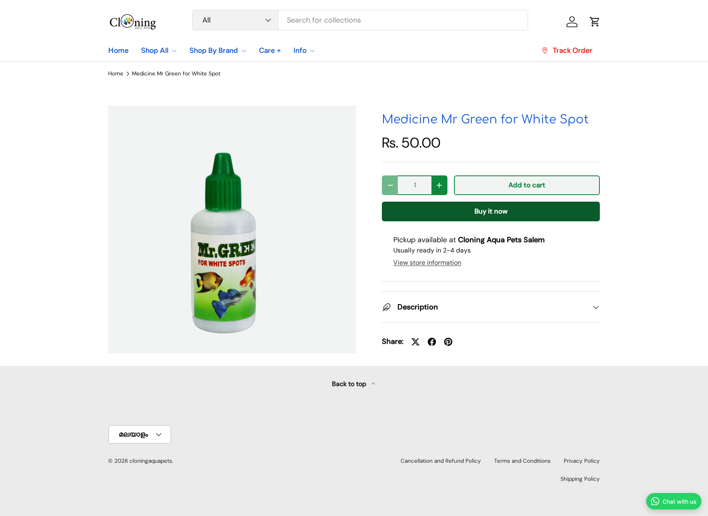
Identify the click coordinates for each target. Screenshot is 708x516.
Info (299, 50)
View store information (427, 262)
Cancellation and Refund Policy (441, 460)
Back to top (350, 384)
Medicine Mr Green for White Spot (176, 74)
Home (118, 50)
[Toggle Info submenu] (312, 51)
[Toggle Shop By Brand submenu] (244, 51)
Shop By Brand (213, 50)
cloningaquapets (150, 460)
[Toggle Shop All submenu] (174, 51)
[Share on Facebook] (432, 342)
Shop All (154, 50)
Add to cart (526, 185)
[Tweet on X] (415, 342)
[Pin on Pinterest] (448, 342)
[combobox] (360, 20)
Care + (270, 50)
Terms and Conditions (522, 460)
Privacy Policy (582, 460)
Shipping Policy (580, 478)
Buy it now (491, 211)
